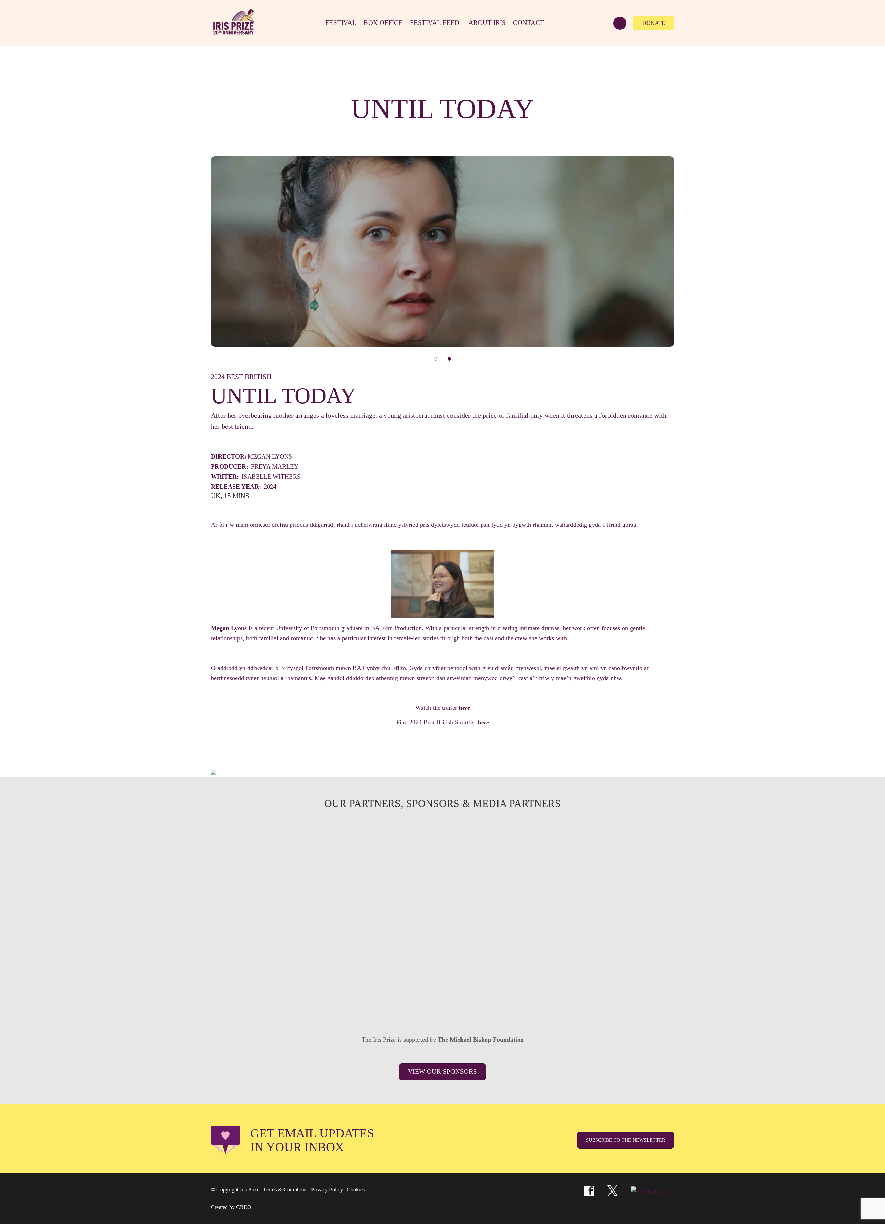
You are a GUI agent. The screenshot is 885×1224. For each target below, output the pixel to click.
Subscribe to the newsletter (625, 1140)
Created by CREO (231, 1207)
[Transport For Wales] (396, 998)
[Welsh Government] (627, 844)
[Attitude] (349, 947)
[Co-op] (442, 947)
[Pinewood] (442, 896)
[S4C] (442, 844)
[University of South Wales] (535, 947)
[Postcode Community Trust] (581, 998)
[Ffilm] (349, 896)
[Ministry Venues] (257, 844)
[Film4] (349, 844)
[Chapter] (303, 998)
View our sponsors (442, 1071)
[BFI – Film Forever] (257, 896)
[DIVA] (257, 947)
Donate (653, 23)
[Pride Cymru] (627, 896)
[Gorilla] (535, 896)
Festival (340, 22)
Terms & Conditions (285, 1190)
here (464, 707)
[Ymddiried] (488, 998)
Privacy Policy (327, 1190)
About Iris (487, 22)
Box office (383, 22)
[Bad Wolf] (627, 947)
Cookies (356, 1190)
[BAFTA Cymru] (535, 844)
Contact (528, 22)
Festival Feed (434, 22)
